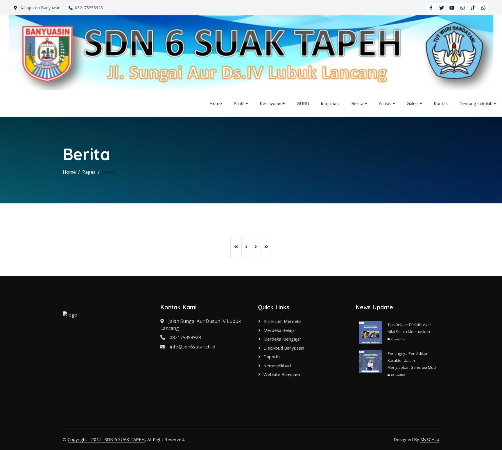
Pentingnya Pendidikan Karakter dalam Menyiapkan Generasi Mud (412, 360)
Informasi (330, 103)
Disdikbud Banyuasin (283, 348)
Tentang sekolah (475, 103)
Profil (239, 103)
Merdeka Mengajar (282, 339)
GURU (303, 103)
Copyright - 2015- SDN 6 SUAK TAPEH (106, 439)
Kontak (441, 103)
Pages (89, 172)
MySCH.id (429, 439)
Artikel (385, 103)
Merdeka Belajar (279, 330)
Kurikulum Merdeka (282, 321)
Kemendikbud (277, 365)
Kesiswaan (270, 103)
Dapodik (271, 356)
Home (215, 103)
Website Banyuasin (282, 374)
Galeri (412, 103)
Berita (357, 103)
